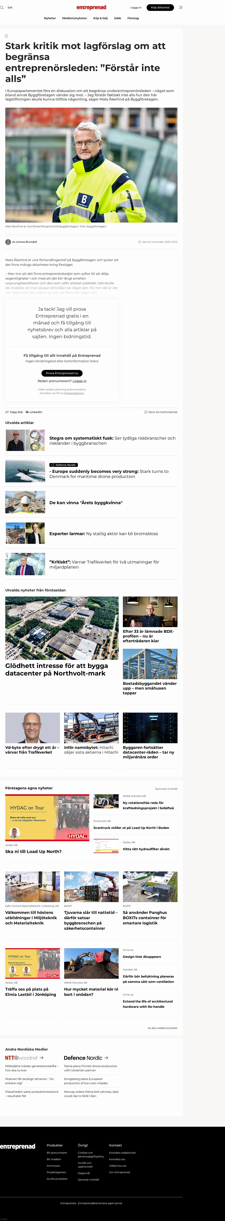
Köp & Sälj (100, 18)
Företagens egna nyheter (29, 788)
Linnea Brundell (26, 241)
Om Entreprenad (119, 1172)
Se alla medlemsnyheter (163, 1028)
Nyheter (50, 18)
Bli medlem (54, 1159)
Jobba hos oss (117, 1165)
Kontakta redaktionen (122, 1152)
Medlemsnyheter (74, 18)
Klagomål (84, 1173)
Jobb (117, 18)
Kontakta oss (117, 1159)
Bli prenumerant (57, 1152)
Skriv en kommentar (163, 412)
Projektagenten (56, 1172)
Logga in (79, 381)
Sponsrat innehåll (88, 1179)
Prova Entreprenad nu (62, 373)
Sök (10, 7)
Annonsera (53, 1165)
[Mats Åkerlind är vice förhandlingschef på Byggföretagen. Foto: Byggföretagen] (91, 165)
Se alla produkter (57, 1178)
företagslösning (74, 393)
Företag (133, 18)
